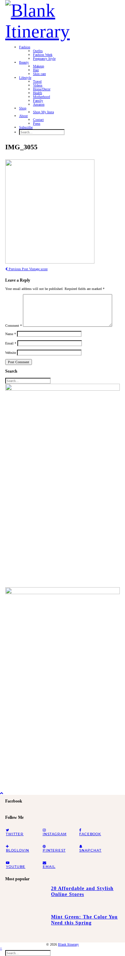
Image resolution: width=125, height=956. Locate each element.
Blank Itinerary (68, 944)
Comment (13, 325)
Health (37, 93)
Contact (38, 120)
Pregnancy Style (44, 58)
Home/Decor (41, 89)
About (23, 116)
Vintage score (28, 269)
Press (36, 123)
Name (10, 334)
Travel (37, 81)
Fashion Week (42, 55)
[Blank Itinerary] (62, 19)
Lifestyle (25, 78)
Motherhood (41, 97)
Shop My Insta (43, 112)
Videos (37, 85)
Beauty (24, 62)
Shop (22, 108)
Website (10, 353)
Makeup (38, 66)
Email (10, 343)
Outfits (38, 51)
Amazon (38, 104)
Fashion (24, 47)
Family (38, 100)
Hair (36, 70)
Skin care (39, 74)
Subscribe (26, 127)
